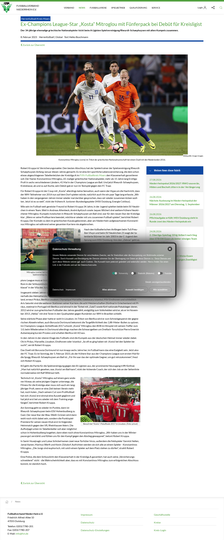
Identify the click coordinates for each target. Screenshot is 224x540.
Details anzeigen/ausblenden (158, 282)
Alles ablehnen (109, 290)
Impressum (71, 290)
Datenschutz (58, 290)
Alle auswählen (160, 290)
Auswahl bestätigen (134, 290)
